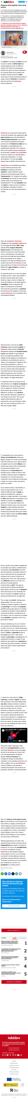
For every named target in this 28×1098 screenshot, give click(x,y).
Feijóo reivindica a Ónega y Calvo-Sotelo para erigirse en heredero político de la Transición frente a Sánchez (9, 943)
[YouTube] (18, 1055)
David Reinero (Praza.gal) (7, 945)
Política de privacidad (14, 1071)
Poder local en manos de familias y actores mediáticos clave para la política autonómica (10, 957)
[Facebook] (5, 1055)
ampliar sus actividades (18, 152)
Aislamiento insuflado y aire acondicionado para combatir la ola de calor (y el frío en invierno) (11, 973)
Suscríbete (21, 1)
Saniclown (17, 81)
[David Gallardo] (3, 52)
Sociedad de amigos (14, 1067)
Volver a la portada (14, 982)
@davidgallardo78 (11, 53)
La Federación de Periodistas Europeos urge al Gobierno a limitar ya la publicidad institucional (11, 950)
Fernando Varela (5, 960)
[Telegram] (13, 1055)
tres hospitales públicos (16, 243)
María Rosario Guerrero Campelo (8, 967)
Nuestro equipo (14, 1063)
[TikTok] (21, 1055)
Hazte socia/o (14, 1049)
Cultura (2, 869)
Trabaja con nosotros (14, 1065)
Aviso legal (14, 1069)
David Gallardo (10, 52)
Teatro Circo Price (19, 265)
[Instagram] (15, 1055)
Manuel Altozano (5, 952)
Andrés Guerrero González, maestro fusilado (10, 965)
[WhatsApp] (3, 1055)
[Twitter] (10, 1055)
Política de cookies (14, 1074)
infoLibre (3, 975)
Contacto (14, 1061)
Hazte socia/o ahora (14, 906)
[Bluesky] (7, 1055)
